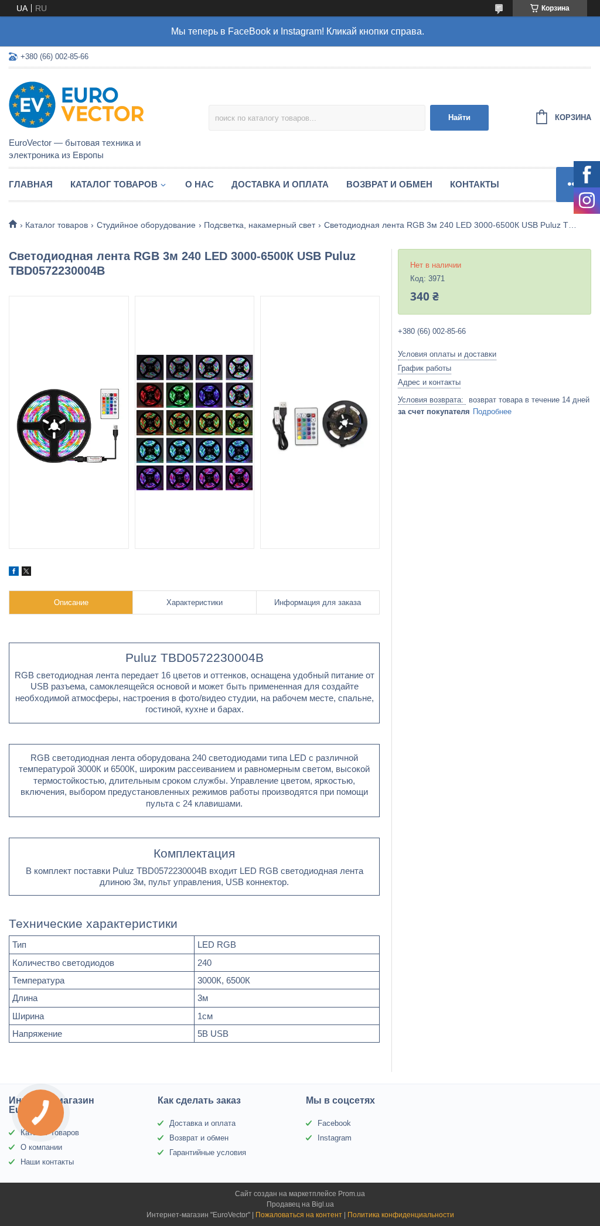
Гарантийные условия (207, 1152)
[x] (26, 573)
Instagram (335, 1137)
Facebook (334, 1123)
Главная (31, 184)
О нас (199, 184)
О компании (41, 1147)
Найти (459, 117)
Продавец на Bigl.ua (300, 1204)
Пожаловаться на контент (298, 1215)
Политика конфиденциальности (400, 1215)
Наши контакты (47, 1161)
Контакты (474, 184)
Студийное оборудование (146, 225)
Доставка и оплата (280, 184)
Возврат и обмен (389, 184)
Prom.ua (351, 1194)
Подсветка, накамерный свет (259, 225)
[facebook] (14, 573)
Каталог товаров (114, 184)
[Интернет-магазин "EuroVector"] (109, 103)
